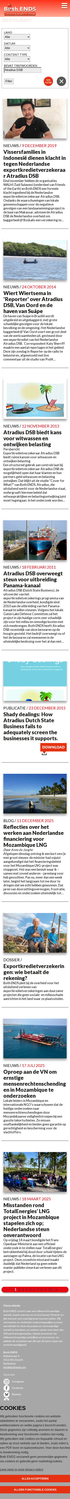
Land (8, 32)
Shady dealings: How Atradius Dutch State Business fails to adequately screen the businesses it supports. (30, 726)
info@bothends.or (13, 1367)
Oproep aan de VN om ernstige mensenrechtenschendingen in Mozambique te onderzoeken (34, 1083)
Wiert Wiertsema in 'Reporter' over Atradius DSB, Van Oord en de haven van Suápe (33, 302)
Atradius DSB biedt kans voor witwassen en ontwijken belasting (32, 438)
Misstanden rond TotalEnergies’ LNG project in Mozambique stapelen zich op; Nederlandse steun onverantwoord (31, 1220)
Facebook (17, 1387)
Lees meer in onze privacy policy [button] (21, 1469)
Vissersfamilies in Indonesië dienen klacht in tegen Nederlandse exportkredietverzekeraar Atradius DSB (34, 164)
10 (50, 1289)
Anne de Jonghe (22, 850)
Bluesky (16, 1394)
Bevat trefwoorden (20, 65)
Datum (9, 43)
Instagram (17, 1381)
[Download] (53, 754)
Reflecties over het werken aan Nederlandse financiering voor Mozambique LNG (33, 836)
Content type (15, 54)
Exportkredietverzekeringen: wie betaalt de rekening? (33, 972)
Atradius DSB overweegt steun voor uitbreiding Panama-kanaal (33, 579)
